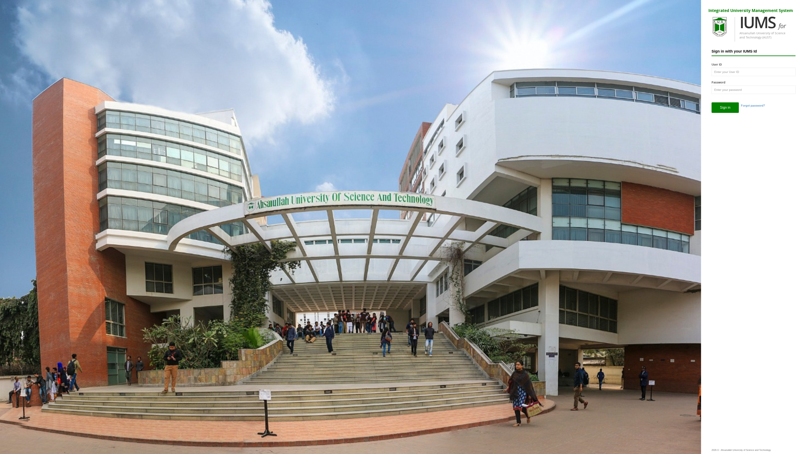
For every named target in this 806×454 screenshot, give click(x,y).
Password (718, 82)
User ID (717, 64)
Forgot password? (753, 105)
